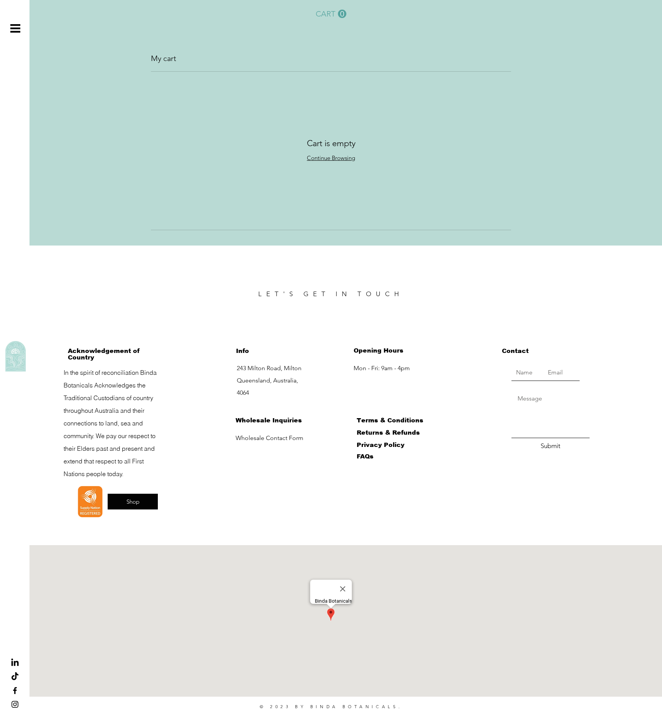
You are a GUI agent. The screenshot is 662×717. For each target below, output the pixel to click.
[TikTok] (15, 676)
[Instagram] (15, 704)
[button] (15, 28)
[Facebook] (15, 690)
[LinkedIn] (15, 663)
